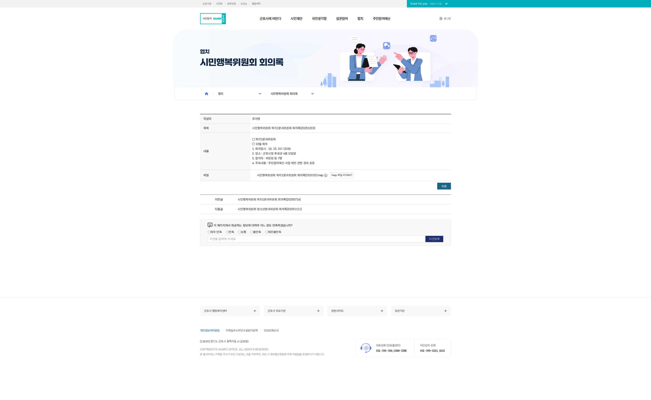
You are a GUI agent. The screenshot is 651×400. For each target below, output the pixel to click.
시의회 (219, 3)
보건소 (244, 3)
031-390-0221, (429, 350)
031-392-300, (384, 350)
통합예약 (256, 3)
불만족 (257, 232)
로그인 (447, 18)
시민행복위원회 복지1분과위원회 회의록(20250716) (269, 199)
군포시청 (207, 3)
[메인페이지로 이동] (206, 93)
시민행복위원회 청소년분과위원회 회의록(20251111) (270, 209)
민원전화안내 (271, 330)
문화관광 (231, 3)
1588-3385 (400, 350)
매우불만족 (274, 232)
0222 (442, 350)
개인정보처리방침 (210, 330)
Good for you (426, 3)
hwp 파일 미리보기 (342, 175)
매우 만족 (216, 232)
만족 (231, 232)
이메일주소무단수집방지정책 (242, 330)
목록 (444, 186)
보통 (243, 232)
